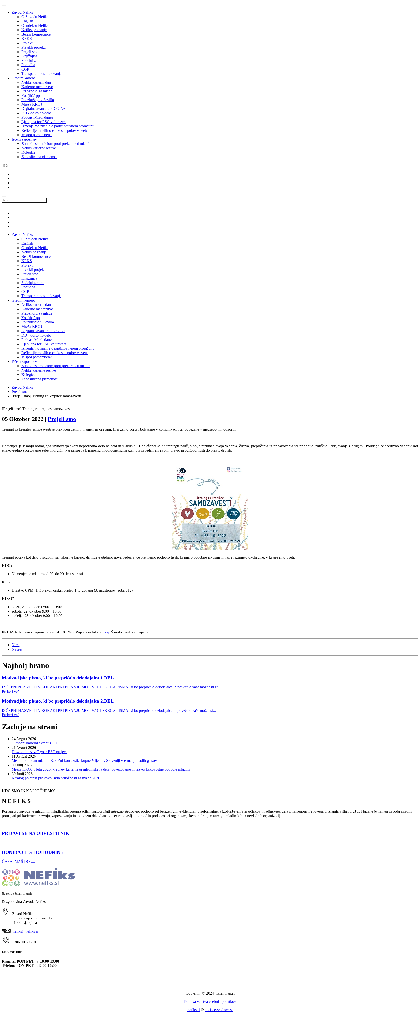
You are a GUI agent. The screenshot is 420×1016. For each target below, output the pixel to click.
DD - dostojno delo (36, 113)
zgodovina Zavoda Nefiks (26, 902)
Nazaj (16, 645)
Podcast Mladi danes (37, 117)
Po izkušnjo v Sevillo (37, 100)
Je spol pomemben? (36, 135)
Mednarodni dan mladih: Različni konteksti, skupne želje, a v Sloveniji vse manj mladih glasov (84, 760)
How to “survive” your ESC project (39, 752)
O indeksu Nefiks (34, 25)
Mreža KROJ (31, 104)
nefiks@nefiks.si (25, 931)
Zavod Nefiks (22, 12)
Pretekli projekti (33, 47)
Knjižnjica (29, 56)
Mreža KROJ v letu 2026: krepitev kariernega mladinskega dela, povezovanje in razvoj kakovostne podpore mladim (101, 769)
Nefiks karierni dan (36, 82)
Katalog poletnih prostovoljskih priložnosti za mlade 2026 (56, 778)
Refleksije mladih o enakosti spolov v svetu (54, 130)
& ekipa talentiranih (17, 893)
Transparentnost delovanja (41, 73)
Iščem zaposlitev (24, 139)
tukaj (105, 632)
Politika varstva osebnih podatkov (210, 1001)
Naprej (17, 649)
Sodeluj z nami (32, 60)
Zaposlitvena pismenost (39, 157)
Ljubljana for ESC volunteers (43, 122)
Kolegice (28, 152)
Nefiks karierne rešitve (38, 148)
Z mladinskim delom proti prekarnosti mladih (55, 144)
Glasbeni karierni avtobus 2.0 (34, 743)
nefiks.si (193, 1010)
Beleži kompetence (36, 34)
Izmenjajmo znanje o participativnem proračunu (57, 126)
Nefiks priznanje (34, 30)
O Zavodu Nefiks (34, 17)
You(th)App (30, 95)
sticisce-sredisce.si (219, 1010)
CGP (25, 69)
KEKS (26, 38)
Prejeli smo (29, 52)
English (27, 21)
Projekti (27, 43)
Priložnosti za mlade (36, 91)
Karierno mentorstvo (37, 87)
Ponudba (28, 65)
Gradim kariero (23, 78)
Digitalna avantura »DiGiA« (43, 109)
